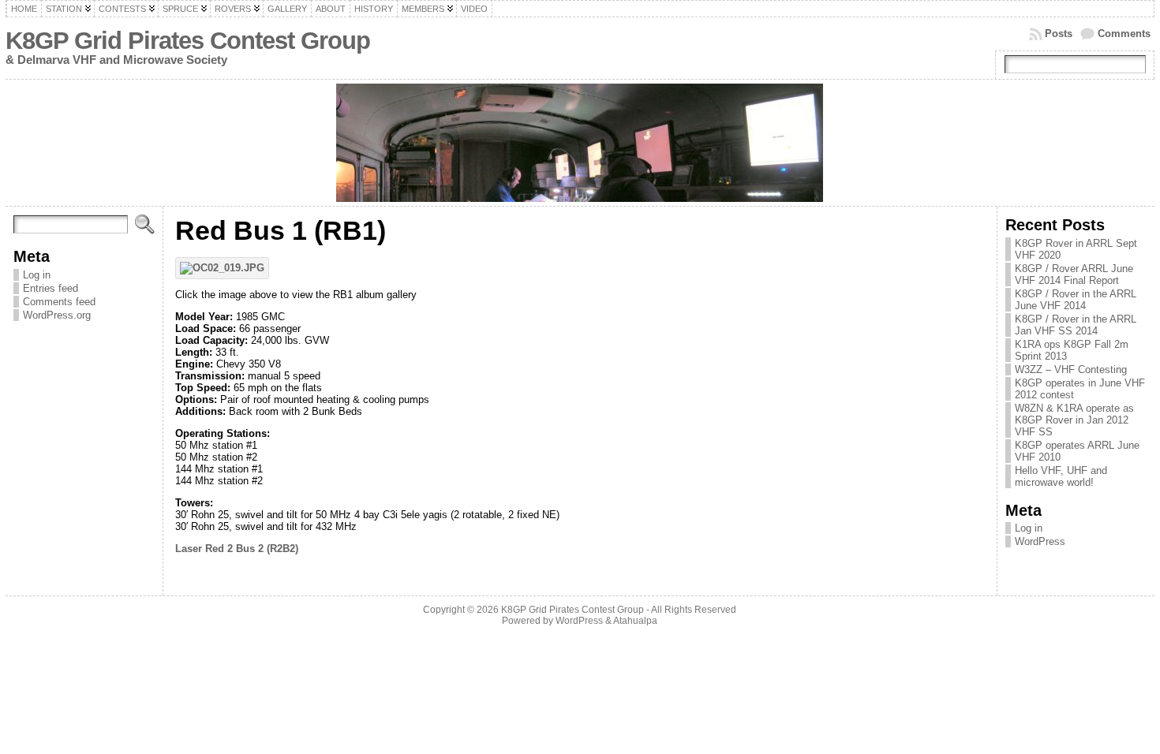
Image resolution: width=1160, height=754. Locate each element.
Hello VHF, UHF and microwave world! (1061, 476)
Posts (1058, 33)
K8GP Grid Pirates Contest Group (188, 40)
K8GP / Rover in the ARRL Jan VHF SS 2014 (1075, 325)
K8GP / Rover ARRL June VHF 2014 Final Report (1074, 274)
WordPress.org (57, 315)
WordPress (1040, 541)
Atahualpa (635, 620)
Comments (1124, 33)
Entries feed (50, 288)
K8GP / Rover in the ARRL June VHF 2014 (1075, 300)
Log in (37, 275)
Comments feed (59, 302)
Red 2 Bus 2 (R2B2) (251, 548)
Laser (188, 548)
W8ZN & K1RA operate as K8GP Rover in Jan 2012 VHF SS (1074, 420)
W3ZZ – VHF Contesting (1071, 369)
